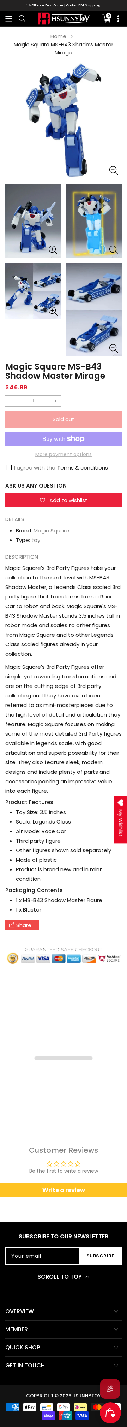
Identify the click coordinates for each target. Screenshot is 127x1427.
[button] (8, 18)
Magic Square (51, 530)
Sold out (63, 419)
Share (23, 925)
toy (35, 540)
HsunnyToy (86, 1395)
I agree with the (34, 467)
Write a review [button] (63, 1190)
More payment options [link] (63, 454)
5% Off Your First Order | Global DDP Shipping (63, 5)
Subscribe (100, 1255)
